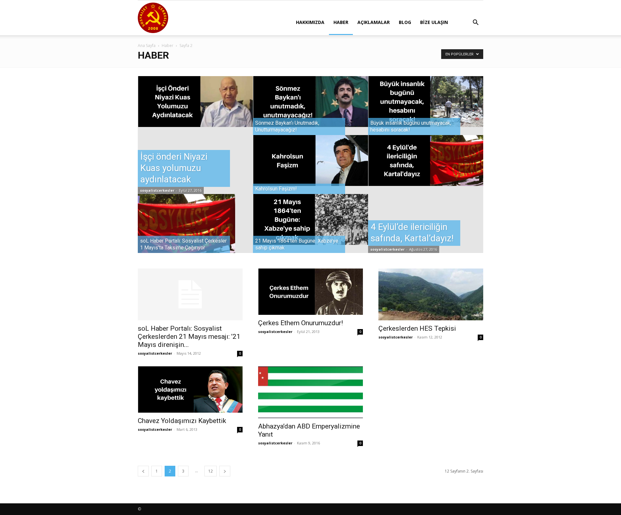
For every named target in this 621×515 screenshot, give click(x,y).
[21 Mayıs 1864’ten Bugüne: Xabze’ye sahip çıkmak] (310, 219)
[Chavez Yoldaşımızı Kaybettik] (190, 389)
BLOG (405, 22)
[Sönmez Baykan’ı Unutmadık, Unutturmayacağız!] (310, 101)
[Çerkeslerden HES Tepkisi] (430, 294)
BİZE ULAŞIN (434, 22)
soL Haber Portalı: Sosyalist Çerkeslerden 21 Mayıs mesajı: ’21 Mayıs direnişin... (189, 337)
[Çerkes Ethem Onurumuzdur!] (310, 292)
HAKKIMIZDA (310, 22)
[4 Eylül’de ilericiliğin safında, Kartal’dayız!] (425, 160)
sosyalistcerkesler (157, 190)
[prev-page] (143, 471)
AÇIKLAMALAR (373, 22)
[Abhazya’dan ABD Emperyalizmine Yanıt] (310, 392)
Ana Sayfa (147, 45)
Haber (167, 45)
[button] (475, 23)
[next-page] (224, 471)
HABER (340, 22)
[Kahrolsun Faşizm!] (310, 160)
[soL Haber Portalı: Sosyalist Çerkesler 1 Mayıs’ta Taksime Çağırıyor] (195, 229)
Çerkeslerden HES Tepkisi (417, 328)
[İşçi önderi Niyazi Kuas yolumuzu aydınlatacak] (195, 101)
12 (210, 471)
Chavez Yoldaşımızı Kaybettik (182, 421)
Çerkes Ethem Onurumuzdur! (300, 323)
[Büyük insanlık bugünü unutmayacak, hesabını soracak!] (425, 101)
